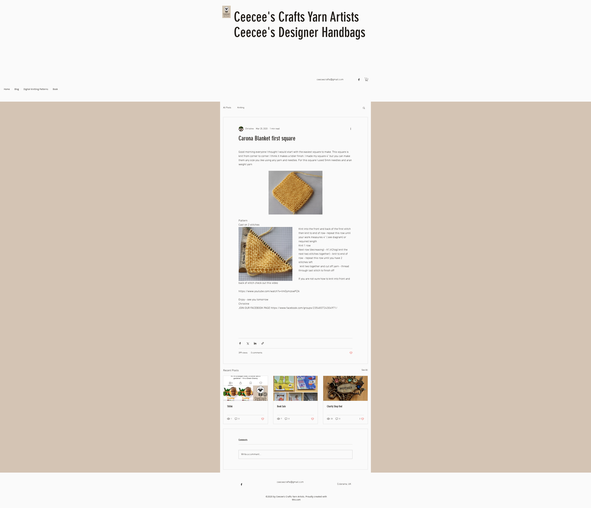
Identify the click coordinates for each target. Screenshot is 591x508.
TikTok (229, 406)
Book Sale (281, 406)
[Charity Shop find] (345, 388)
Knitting (240, 107)
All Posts (227, 107)
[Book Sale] (295, 388)
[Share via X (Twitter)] (247, 343)
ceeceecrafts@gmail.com (330, 79)
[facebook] (358, 79)
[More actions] (350, 129)
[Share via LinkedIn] (255, 343)
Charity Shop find (334, 406)
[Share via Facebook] (240, 343)
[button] (367, 79)
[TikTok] (245, 388)
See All (365, 370)
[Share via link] (262, 343)
